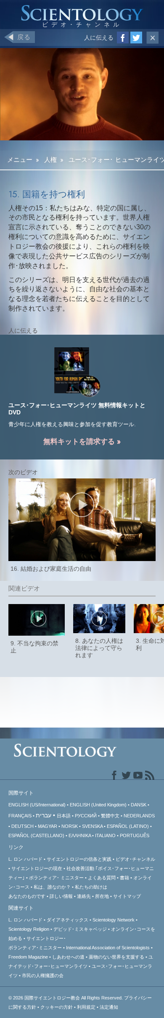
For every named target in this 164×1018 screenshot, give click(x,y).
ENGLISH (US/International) (37, 804)
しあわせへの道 (68, 956)
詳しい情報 (61, 896)
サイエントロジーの (36, 868)
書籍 (124, 877)
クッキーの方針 (56, 1007)
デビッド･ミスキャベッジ (80, 929)
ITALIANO (105, 835)
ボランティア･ (56, 877)
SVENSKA (92, 826)
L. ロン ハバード (25, 859)
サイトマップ (127, 896)
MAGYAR (47, 826)
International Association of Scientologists (108, 947)
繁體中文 (110, 815)
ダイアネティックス (67, 919)
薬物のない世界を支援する (116, 956)
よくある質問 (102, 877)
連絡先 (84, 896)
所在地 (102, 896)
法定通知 (109, 1007)
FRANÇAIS (20, 815)
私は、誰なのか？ (52, 886)
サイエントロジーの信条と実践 (79, 859)
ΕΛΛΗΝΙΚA (80, 835)
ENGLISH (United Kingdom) (98, 804)
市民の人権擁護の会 (42, 975)
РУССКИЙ (86, 815)
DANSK (138, 804)
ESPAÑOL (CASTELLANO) (36, 835)
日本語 (64, 815)
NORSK (69, 826)
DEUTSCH (22, 826)
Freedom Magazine (28, 956)
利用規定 (86, 1007)
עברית (43, 815)
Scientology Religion (28, 929)
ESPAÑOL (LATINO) (128, 826)
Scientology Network (114, 919)
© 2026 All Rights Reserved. (66, 997)
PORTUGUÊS (134, 835)
